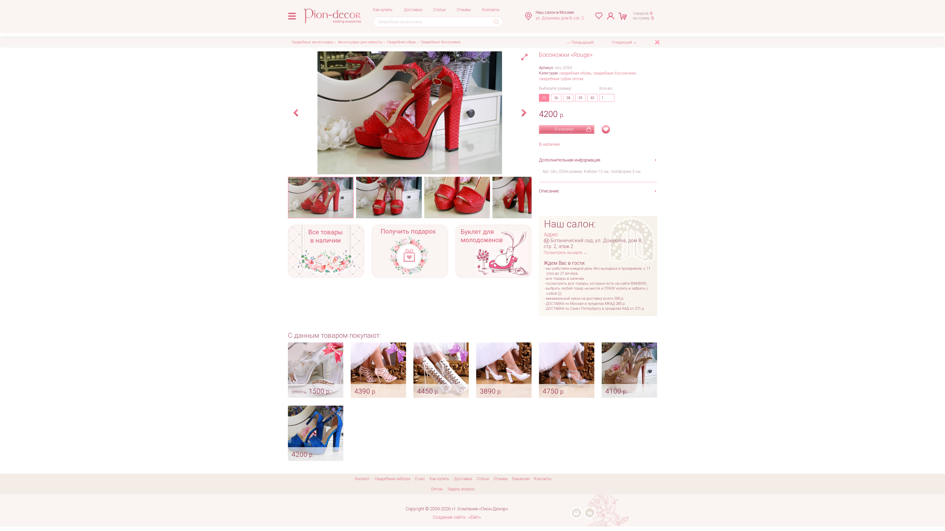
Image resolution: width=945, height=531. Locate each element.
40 (592, 98)
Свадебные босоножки (440, 42)
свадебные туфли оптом (561, 78)
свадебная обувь (575, 73)
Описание (549, 190)
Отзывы (464, 9)
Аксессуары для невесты (360, 42)
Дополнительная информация (569, 159)
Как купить (383, 9)
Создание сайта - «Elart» (457, 517)
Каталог (362, 478)
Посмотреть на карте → (565, 252)
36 (556, 98)
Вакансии (520, 478)
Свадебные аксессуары (312, 42)
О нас (420, 478)
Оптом (437, 489)
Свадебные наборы (392, 478)
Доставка (413, 9)
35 (544, 98)
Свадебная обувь (401, 42)
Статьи (439, 9)
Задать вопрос (461, 489)
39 (580, 98)
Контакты (490, 9)
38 (568, 98)
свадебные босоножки (614, 73)
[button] (525, 56)
